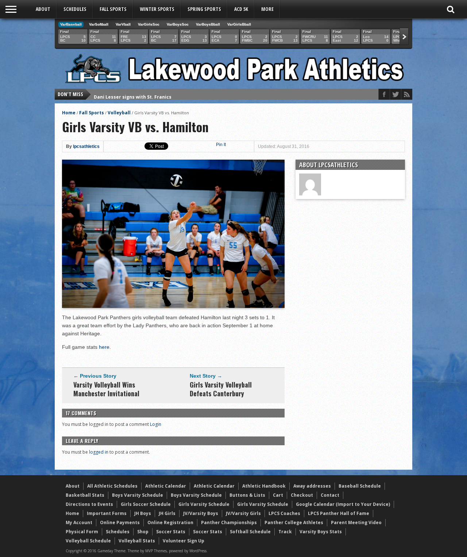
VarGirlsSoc (148, 24)
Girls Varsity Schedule (203, 504)
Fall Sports (113, 8)
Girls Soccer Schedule (146, 504)
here (104, 347)
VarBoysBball (208, 24)
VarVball (123, 24)
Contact (330, 495)
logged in (98, 452)
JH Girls (167, 513)
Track (285, 532)
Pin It (221, 144)
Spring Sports (204, 8)
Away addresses (312, 486)
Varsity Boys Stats (321, 532)
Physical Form (82, 532)
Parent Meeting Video (356, 522)
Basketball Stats (85, 495)
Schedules (74, 8)
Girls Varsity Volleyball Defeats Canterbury (221, 389)
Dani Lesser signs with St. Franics (132, 94)
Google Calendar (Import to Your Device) (343, 504)
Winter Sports (157, 8)
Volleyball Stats (137, 541)
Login (155, 424)
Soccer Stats (170, 532)
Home (69, 113)
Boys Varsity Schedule (137, 495)
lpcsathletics (86, 146)
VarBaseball (71, 24)
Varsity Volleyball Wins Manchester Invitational (106, 389)
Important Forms (107, 513)
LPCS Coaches (284, 513)
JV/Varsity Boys (200, 513)
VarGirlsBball (239, 24)
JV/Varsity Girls (243, 513)
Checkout (302, 495)
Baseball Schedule (360, 486)
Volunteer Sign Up (183, 541)
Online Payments (120, 522)
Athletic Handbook (264, 486)
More (267, 8)
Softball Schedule (250, 532)
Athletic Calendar (165, 486)
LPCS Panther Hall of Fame (338, 513)
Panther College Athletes (294, 522)
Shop (142, 532)
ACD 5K (241, 8)
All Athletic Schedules (112, 486)
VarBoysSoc (178, 24)
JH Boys (142, 513)
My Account (79, 522)
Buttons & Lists (247, 495)
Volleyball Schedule (88, 541)
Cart (278, 495)
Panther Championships (229, 522)
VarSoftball (98, 24)
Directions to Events (89, 504)
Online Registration (170, 522)
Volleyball (119, 113)
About (43, 8)
